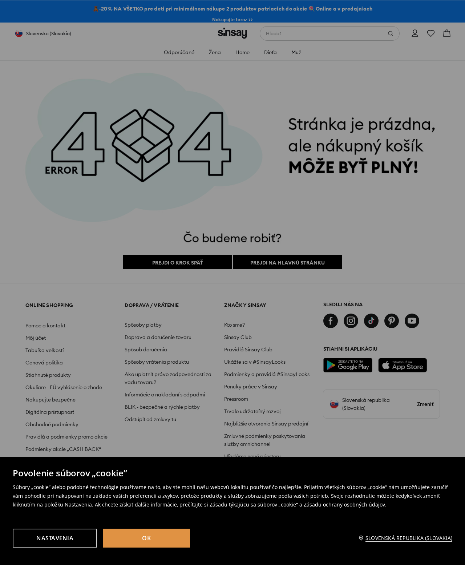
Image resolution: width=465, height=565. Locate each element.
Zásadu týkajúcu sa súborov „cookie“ (254, 504)
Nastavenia (54, 538)
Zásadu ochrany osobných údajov (344, 504)
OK (146, 538)
